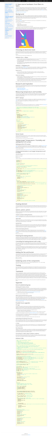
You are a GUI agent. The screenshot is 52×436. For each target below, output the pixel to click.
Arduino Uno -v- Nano (8, 8)
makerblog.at (44, 104)
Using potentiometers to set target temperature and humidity (9, 21)
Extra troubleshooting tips (8, 35)
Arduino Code (7, 37)
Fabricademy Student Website (9, 0)
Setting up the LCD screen (8, 19)
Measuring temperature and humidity (9, 12)
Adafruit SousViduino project (33, 312)
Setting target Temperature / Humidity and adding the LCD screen (9, 17)
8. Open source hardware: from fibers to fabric (8, 4)
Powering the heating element (9, 25)
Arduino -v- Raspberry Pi (8, 9)
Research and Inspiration (8, 10)
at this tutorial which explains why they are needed (33, 291)
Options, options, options (8, 24)
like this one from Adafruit (28, 149)
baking (21, 20)
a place (18, 216)
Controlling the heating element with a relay (9, 27)
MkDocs (29, 434)
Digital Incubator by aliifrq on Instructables (22, 89)
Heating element (7, 23)
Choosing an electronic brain (9, 7)
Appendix (6, 34)
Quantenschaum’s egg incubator (21, 88)
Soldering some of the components (8, 30)
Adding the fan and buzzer (9, 28)
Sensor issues (7, 15)
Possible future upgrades (8, 36)
